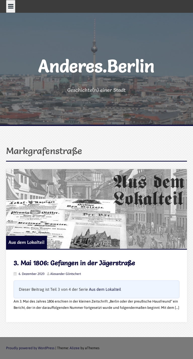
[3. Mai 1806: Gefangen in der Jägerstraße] (96, 209)
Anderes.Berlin (96, 66)
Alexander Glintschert (65, 274)
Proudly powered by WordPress (30, 348)
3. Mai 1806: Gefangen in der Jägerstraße (74, 263)
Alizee (75, 348)
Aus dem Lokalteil (26, 242)
